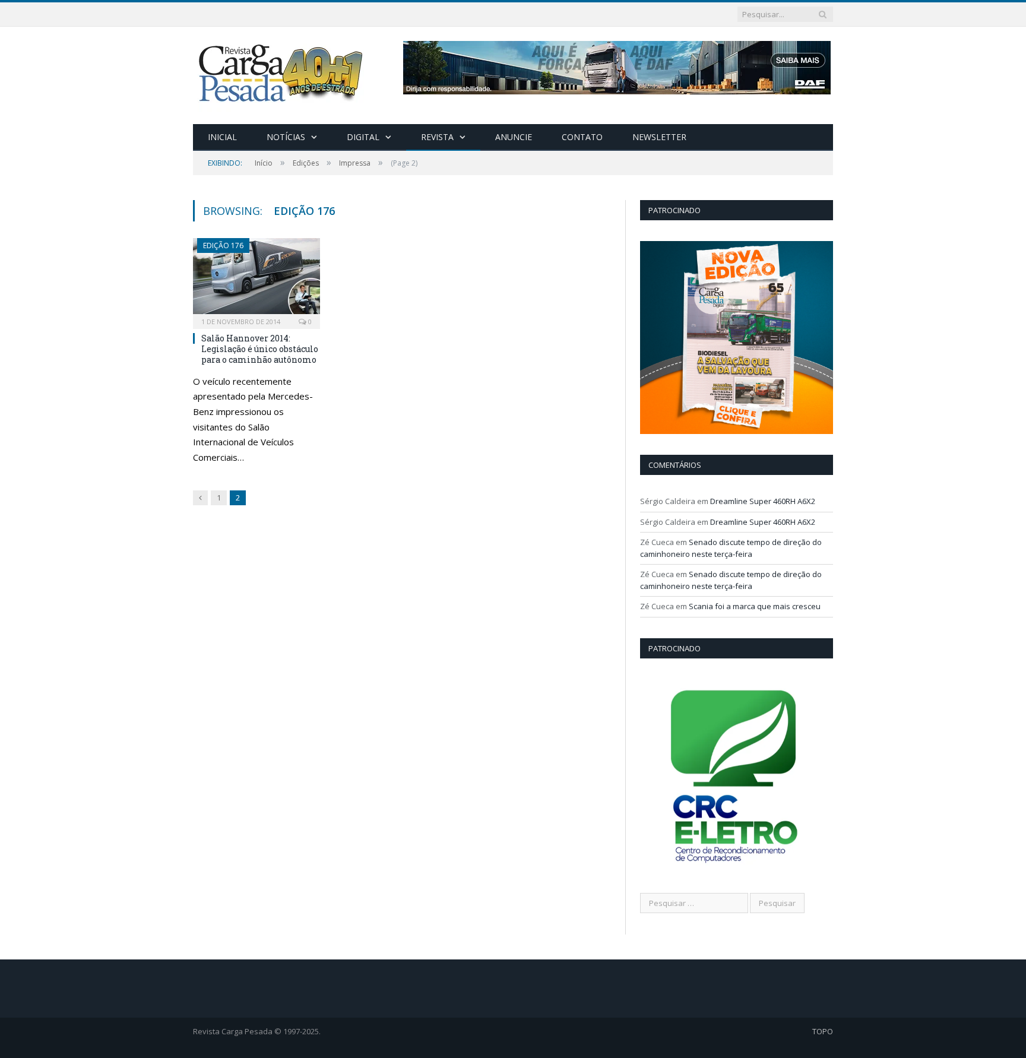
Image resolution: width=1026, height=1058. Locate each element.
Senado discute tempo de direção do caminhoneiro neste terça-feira (731, 548)
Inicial (222, 136)
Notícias (286, 136)
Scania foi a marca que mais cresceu (755, 606)
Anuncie (513, 136)
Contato (582, 136)
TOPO (822, 1031)
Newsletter (659, 136)
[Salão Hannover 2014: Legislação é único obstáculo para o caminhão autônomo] (256, 279)
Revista (437, 136)
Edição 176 (223, 245)
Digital (363, 136)
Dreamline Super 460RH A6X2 (762, 501)
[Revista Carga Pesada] (282, 73)
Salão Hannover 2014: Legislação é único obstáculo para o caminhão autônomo (259, 348)
